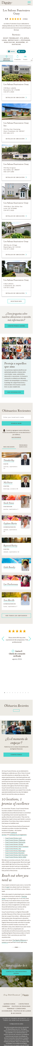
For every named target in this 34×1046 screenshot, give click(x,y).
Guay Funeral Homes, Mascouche (15, 842)
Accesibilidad (7, 1011)
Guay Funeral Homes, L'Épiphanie (15, 840)
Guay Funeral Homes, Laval (13, 838)
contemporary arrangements (18, 834)
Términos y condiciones (16, 1008)
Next (29, 642)
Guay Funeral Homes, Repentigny (15, 850)
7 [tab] (20, 693)
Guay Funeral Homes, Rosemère (14, 853)
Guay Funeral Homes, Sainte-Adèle (15, 857)
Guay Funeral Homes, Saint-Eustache (16, 855)
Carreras (6, 1006)
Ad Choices (16, 1013)
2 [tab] (7, 693)
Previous (3, 642)
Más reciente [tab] (9, 447)
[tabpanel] (17, 648)
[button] (28, 3)
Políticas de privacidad (21, 1006)
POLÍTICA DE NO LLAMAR (22, 1011)
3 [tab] (10, 693)
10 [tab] (28, 693)
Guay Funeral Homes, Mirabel (14, 844)
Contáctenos (24, 1004)
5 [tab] (15, 693)
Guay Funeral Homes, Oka (13, 848)
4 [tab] (12, 693)
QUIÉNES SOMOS (9, 1004)
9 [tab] (25, 693)
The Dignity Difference (19, 940)
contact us (5, 942)
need (7, 887)
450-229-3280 (9, 171)
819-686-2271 (9, 133)
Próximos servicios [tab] (23, 446)
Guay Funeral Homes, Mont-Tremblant (16, 846)
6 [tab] (18, 693)
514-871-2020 (9, 92)
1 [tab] (4, 693)
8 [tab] (23, 693)
